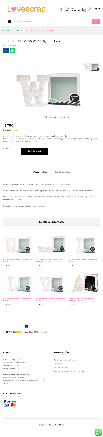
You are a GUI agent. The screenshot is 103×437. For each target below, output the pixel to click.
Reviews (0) (62, 172)
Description (40, 172)
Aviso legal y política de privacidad (69, 371)
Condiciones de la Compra (65, 360)
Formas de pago (61, 367)
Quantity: (6, 148)
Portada (6, 31)
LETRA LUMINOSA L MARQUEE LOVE (17, 299)
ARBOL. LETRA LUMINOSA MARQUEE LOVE (81, 299)
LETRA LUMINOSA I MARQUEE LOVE (83, 260)
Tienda (16, 31)
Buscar (96, 21)
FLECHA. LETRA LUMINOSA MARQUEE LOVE (49, 260)
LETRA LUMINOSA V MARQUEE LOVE (50, 299)
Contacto (58, 364)
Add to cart (34, 151)
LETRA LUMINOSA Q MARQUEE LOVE (17, 260)
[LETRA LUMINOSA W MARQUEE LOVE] (6, 50)
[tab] (41, 173)
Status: (6, 130)
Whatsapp (70, 8)
